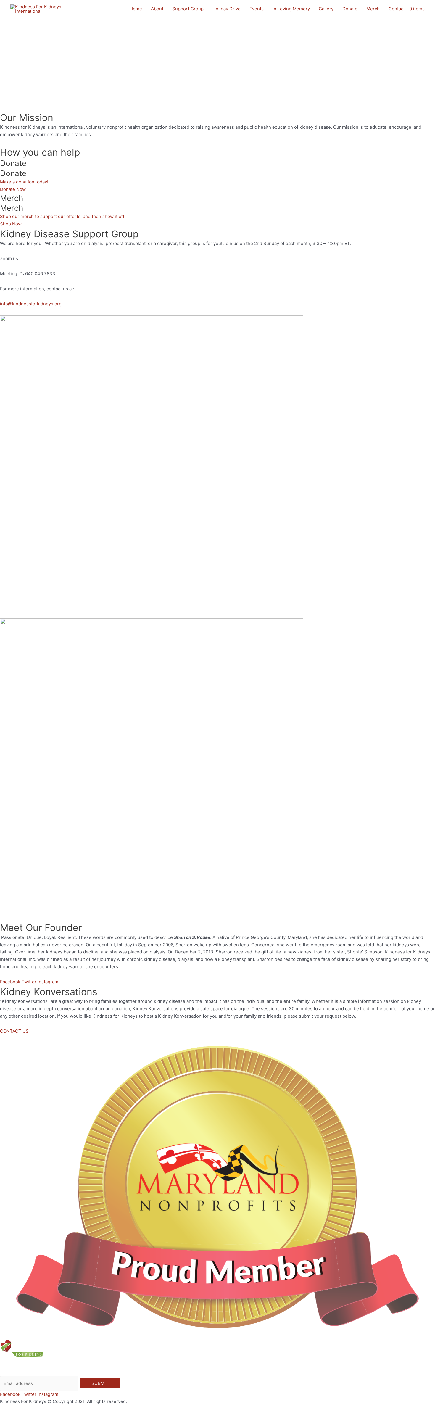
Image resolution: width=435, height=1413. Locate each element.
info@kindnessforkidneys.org (31, 304)
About (157, 9)
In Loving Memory (291, 9)
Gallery (326, 9)
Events (256, 9)
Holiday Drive (226, 9)
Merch (373, 9)
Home (136, 9)
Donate (349, 9)
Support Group (188, 9)
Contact (397, 9)
